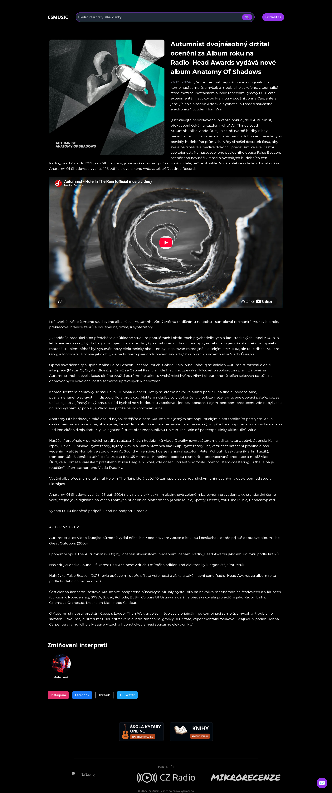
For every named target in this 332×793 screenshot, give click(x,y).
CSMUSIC (58, 17)
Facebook (82, 695)
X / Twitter (127, 695)
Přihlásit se (273, 17)
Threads (104, 695)
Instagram (58, 695)
